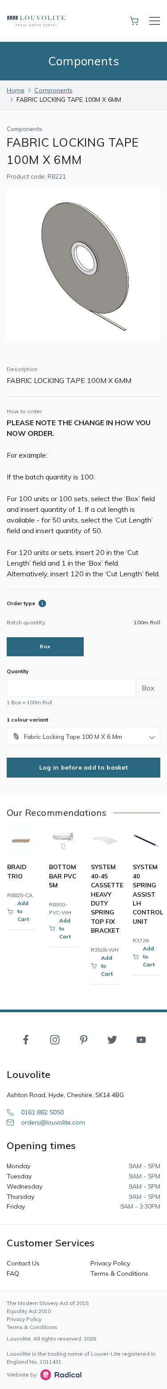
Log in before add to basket (83, 767)
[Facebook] (26, 1039)
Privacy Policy (110, 1263)
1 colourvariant (27, 719)
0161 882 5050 (42, 1112)
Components (53, 90)
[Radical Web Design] (59, 1374)
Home (15, 90)
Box (45, 646)
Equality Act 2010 (29, 1311)
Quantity (18, 671)
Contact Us (23, 1263)
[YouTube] (141, 1039)
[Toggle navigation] (154, 21)
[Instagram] (55, 1039)
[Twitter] (112, 1039)
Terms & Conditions (119, 1273)
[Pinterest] (84, 1039)
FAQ (13, 1273)
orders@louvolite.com (53, 1122)
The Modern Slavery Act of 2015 (48, 1303)
